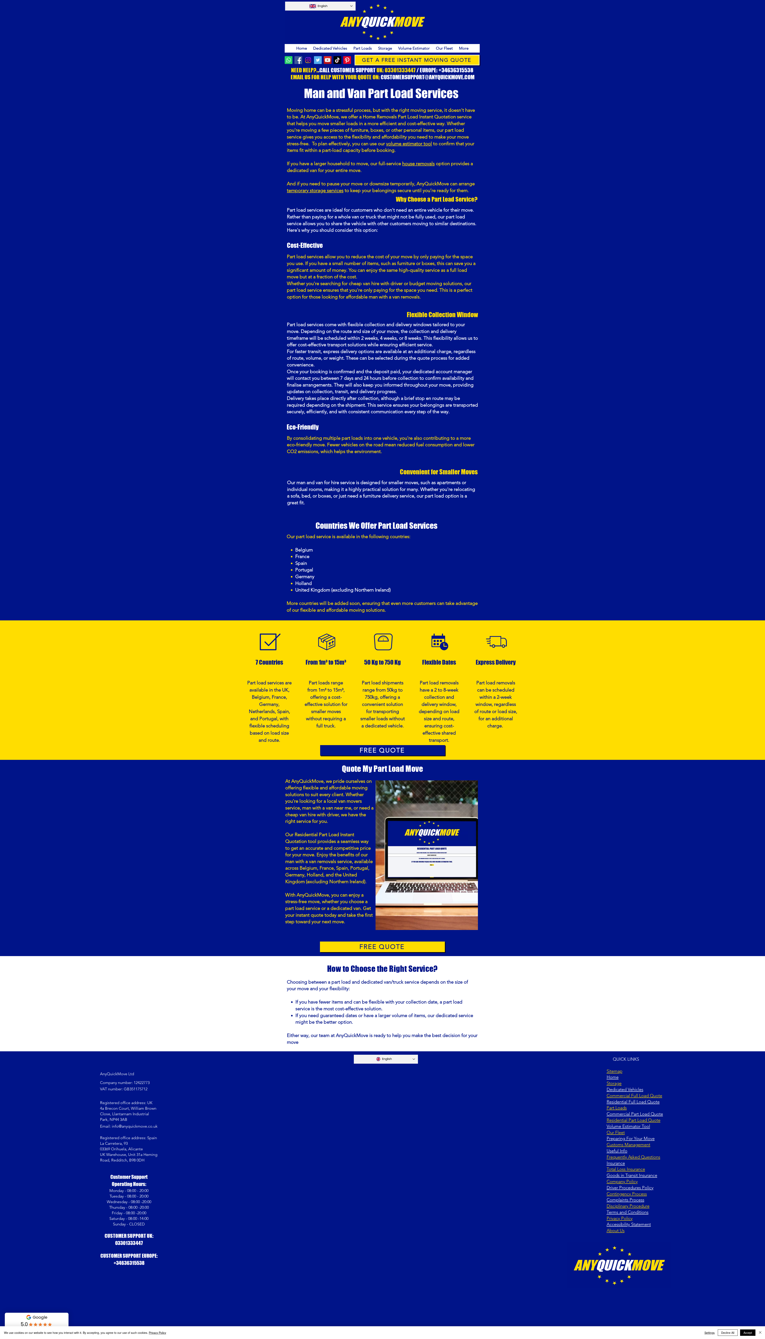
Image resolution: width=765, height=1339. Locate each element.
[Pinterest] (347, 60)
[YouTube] (328, 60)
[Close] (760, 1332)
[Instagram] (308, 60)
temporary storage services (315, 190)
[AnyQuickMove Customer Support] (288, 60)
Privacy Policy (157, 1333)
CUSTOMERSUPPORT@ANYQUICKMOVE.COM (428, 77)
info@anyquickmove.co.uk (135, 1126)
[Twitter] (318, 60)
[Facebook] (298, 60)
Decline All (727, 1333)
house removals (418, 163)
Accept (747, 1333)
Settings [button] (709, 1333)
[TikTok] (337, 60)
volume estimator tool (409, 143)
